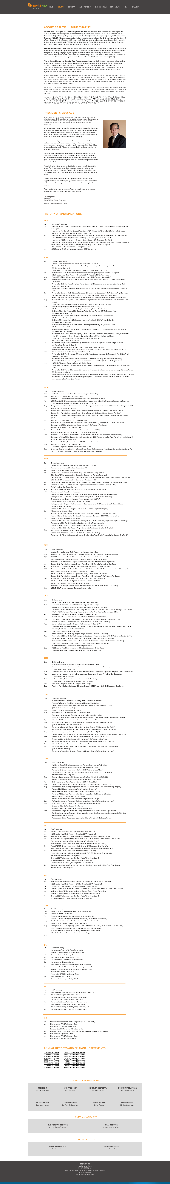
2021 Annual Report (51, 1062)
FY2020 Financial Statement (74, 1060)
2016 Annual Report (51, 1053)
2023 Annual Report (51, 1066)
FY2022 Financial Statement (74, 1064)
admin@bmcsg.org (87, 1174)
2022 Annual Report (51, 1064)
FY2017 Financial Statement (74, 1054)
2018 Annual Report (51, 1056)
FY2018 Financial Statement (74, 1056)
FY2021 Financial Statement (74, 1062)
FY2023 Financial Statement (74, 1066)
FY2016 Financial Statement (74, 1053)
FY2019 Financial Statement (74, 1058)
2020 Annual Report (51, 1060)
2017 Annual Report (51, 1054)
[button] (71, 7)
